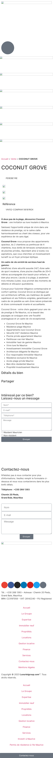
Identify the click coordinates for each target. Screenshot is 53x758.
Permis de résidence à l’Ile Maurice (26, 744)
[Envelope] (4, 585)
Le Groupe (26, 613)
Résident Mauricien (13, 432)
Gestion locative (26, 643)
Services (26, 655)
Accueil (4, 159)
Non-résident (10, 435)
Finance (26, 649)
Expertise (26, 619)
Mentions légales (26, 667)
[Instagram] (17, 585)
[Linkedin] (24, 585)
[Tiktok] (43, 585)
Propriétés (26, 631)
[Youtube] (30, 585)
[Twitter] (36, 585)
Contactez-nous (26, 661)
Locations (26, 637)
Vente (13, 159)
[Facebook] (11, 585)
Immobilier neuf (26, 625)
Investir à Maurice (26, 739)
